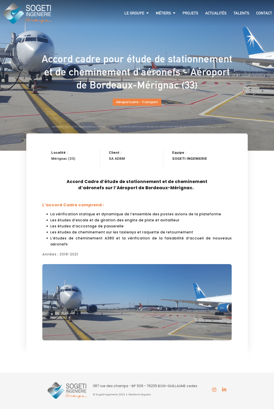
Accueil (57, 126)
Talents (241, 13)
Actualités (215, 13)
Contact (264, 13)
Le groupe (134, 13)
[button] (137, 102)
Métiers (163, 13)
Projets (190, 13)
